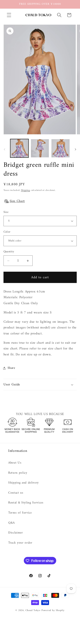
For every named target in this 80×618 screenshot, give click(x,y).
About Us (14, 463)
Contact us (15, 493)
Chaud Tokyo (33, 610)
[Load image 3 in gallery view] (60, 148)
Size (6, 212)
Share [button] (11, 368)
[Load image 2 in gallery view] (40, 148)
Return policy (17, 473)
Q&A (11, 523)
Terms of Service (20, 513)
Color (6, 232)
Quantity (8, 252)
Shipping (25, 190)
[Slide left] (4, 149)
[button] (9, 15)
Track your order (20, 543)
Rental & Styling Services (25, 503)
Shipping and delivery (23, 483)
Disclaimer (15, 533)
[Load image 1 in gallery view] (19, 148)
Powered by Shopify (53, 610)
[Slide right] (75, 149)
